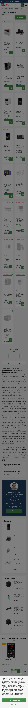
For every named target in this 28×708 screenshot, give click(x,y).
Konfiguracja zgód (14, 704)
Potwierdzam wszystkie (14, 700)
